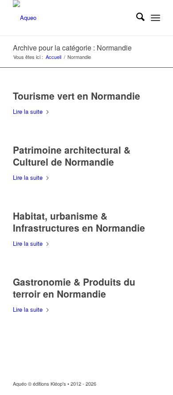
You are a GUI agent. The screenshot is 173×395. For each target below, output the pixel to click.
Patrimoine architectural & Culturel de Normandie (71, 155)
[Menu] (155, 17)
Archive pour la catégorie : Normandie (72, 48)
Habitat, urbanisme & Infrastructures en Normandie (79, 221)
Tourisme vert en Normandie (76, 95)
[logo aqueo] (71, 17)
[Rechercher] (136, 17)
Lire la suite (28, 111)
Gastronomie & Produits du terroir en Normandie (74, 287)
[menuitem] (136, 17)
